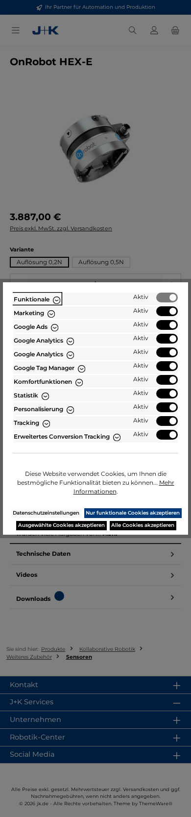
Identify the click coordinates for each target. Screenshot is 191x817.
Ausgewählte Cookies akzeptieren (61, 525)
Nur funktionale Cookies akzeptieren (133, 513)
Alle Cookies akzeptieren (142, 525)
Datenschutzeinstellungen (46, 513)
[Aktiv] (167, 297)
